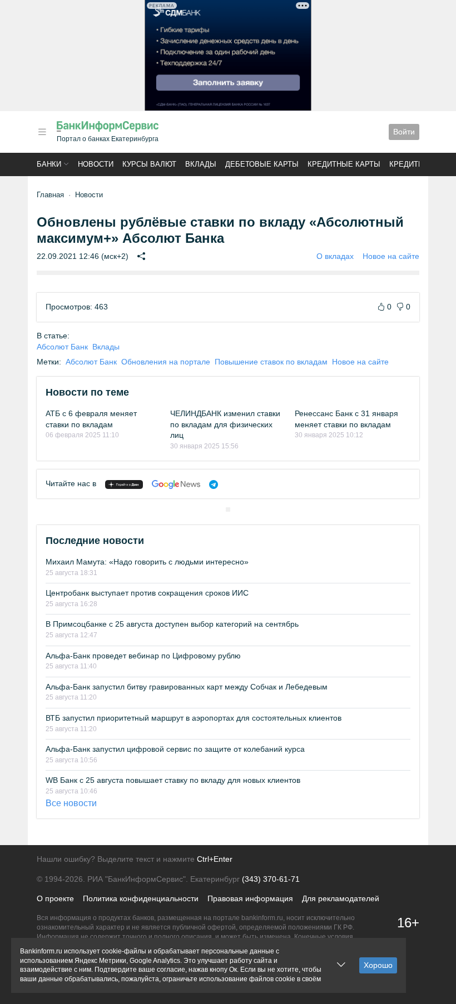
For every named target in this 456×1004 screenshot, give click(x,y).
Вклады (200, 164)
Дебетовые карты (262, 164)
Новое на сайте (391, 256)
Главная (50, 195)
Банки (49, 164)
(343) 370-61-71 (271, 879)
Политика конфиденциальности (141, 898)
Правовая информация (250, 898)
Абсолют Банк (62, 346)
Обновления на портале (165, 361)
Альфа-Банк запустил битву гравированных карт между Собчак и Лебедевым (187, 686)
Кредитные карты (344, 164)
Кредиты (407, 164)
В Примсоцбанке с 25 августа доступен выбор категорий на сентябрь (172, 624)
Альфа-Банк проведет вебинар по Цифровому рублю (143, 655)
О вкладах (335, 256)
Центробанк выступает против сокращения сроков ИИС (147, 592)
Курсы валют (149, 164)
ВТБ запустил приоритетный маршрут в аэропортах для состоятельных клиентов (193, 717)
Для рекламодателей (340, 898)
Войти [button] (404, 131)
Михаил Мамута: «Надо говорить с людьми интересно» (147, 561)
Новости (95, 164)
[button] (42, 132)
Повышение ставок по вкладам (271, 361)
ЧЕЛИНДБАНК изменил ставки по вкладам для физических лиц (225, 424)
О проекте (55, 898)
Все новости (71, 803)
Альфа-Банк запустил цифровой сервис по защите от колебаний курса (175, 749)
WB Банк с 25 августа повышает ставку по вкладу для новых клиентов (173, 780)
